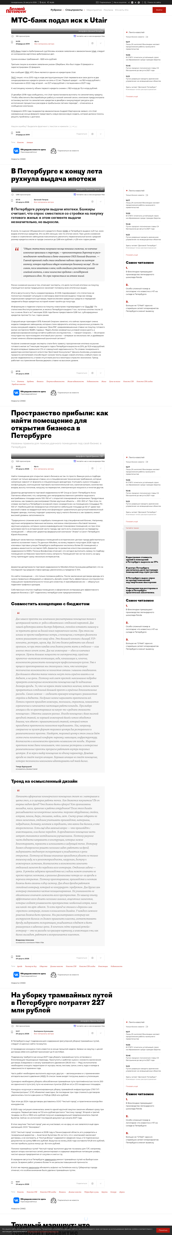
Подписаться (105, 2)
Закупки (104, 1192)
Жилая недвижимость (75, 381)
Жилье (103, 381)
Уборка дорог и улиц (91, 1192)
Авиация (30, 142)
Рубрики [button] (56, 9)
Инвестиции (103, 966)
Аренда (19, 966)
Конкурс (113, 1192)
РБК (27, 72)
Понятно (163, 1230)
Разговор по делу (31, 966)
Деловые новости (56, 966)
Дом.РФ (89, 307)
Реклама (108, 10)
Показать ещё (132, 96)
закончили (34, 1167)
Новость (20, 142)
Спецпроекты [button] (74, 9)
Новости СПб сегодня (145, 381)
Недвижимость (93, 381)
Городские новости (19, 384)
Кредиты (30, 381)
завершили (50, 1159)
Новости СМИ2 (18, 159)
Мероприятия (94, 10)
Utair (94, 51)
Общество (43, 966)
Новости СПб (128, 381)
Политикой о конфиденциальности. (43, 1231)
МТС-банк (16, 51)
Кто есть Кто (121, 10)
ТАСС (13, 77)
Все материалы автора (44, 44)
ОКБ (65, 231)
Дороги (122, 1192)
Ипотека (20, 381)
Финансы (40, 381)
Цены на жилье (114, 381)
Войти (159, 10)
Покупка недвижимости (55, 381)
